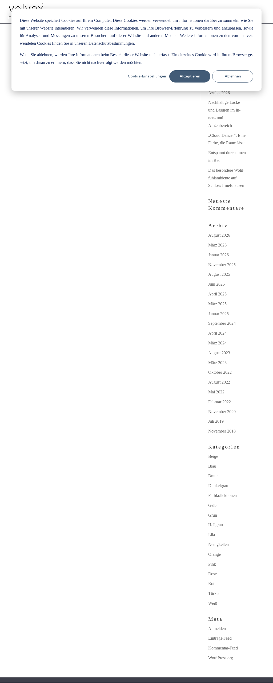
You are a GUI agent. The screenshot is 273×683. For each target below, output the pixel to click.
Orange (214, 554)
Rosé (212, 573)
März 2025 (217, 304)
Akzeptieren (190, 76)
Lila (211, 534)
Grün (212, 515)
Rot (211, 583)
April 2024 (217, 333)
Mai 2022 (216, 392)
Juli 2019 (216, 421)
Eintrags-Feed (220, 638)
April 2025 (217, 294)
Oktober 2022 (220, 372)
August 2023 (219, 353)
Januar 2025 (218, 313)
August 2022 (219, 382)
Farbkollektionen (222, 495)
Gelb (212, 505)
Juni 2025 (216, 284)
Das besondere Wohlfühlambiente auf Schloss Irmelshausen (226, 178)
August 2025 (219, 274)
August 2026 (219, 235)
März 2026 (217, 245)
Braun (213, 476)
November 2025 (222, 264)
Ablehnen (233, 76)
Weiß (212, 603)
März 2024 (217, 343)
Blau (212, 466)
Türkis (213, 593)
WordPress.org (220, 658)
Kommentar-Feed (223, 648)
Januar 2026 (218, 255)
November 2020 (222, 411)
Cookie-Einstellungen (147, 76)
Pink (212, 564)
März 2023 (217, 362)
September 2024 (222, 323)
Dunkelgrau (218, 485)
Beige (213, 456)
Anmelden (217, 628)
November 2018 (222, 431)
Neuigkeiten (218, 544)
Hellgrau (215, 524)
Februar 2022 (219, 402)
